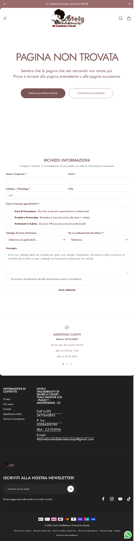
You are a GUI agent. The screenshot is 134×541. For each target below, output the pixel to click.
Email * (72, 174)
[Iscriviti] (70, 489)
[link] (49, 413)
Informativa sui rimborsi (22, 531)
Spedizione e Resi (12, 414)
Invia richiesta (67, 290)
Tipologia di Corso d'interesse (21, 233)
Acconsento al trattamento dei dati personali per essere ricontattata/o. (46, 279)
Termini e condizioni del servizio (64, 531)
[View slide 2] (67, 364)
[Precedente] (4, 4)
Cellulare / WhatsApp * (18, 188)
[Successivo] (129, 4)
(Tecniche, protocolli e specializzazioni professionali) (52, 211)
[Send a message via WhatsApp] (127, 534)
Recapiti (117, 531)
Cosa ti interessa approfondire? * (23, 203)
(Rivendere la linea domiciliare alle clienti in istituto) (52, 217)
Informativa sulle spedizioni (88, 531)
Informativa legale (106, 531)
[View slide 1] (63, 364)
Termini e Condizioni (14, 418)
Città (70, 188)
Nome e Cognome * (16, 174)
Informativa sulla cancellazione (67, 535)
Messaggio (11, 248)
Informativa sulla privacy (42, 531)
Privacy (6, 399)
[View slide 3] (71, 364)
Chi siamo (8, 404)
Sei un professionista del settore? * (86, 233)
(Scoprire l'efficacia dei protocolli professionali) (50, 223)
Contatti (7, 409)
